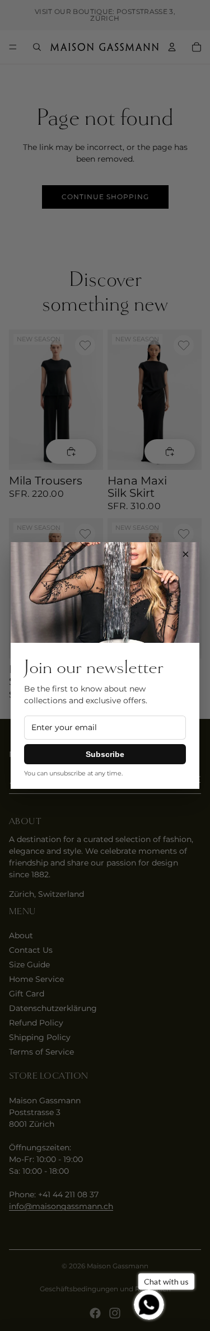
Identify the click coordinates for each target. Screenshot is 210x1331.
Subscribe (105, 754)
